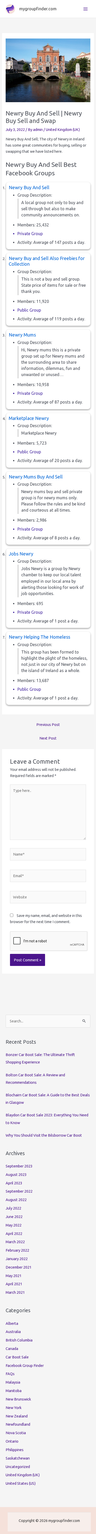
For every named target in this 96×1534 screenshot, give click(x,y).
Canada (12, 1348)
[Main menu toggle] (85, 9)
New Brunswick (18, 1399)
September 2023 (19, 1166)
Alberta (12, 1323)
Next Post (48, 738)
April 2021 (14, 1284)
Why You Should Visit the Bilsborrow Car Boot (44, 1135)
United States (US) (21, 1483)
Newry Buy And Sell (29, 187)
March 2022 (15, 1242)
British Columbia (19, 1340)
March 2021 (15, 1292)
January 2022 (17, 1259)
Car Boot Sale (17, 1357)
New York (14, 1407)
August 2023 (16, 1174)
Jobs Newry (21, 553)
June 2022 (14, 1216)
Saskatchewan (18, 1458)
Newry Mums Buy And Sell (36, 476)
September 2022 (19, 1191)
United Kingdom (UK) (63, 129)
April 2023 (14, 1183)
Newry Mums (22, 334)
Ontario (12, 1441)
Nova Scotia (16, 1433)
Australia (13, 1331)
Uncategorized (18, 1466)
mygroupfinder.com (38, 8)
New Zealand (17, 1416)
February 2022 (17, 1250)
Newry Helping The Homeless (39, 636)
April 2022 (14, 1233)
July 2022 (13, 1208)
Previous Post (48, 724)
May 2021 (14, 1275)
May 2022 (14, 1225)
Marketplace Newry (29, 418)
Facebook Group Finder (25, 1365)
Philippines (15, 1449)
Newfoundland (18, 1424)
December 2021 (18, 1267)
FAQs (10, 1374)
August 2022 (16, 1199)
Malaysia (13, 1382)
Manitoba (14, 1390)
